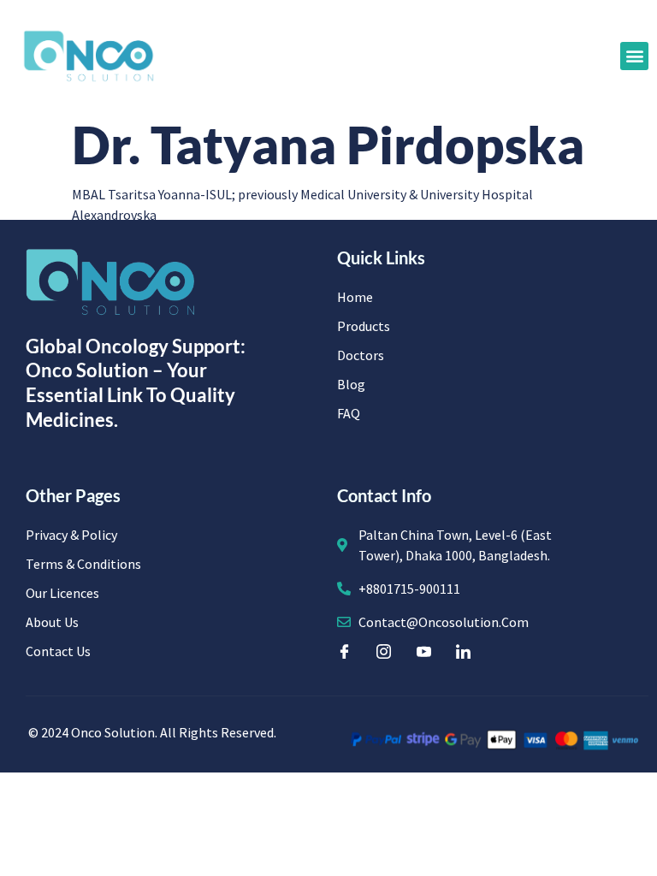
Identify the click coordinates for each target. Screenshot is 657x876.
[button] (634, 56)
